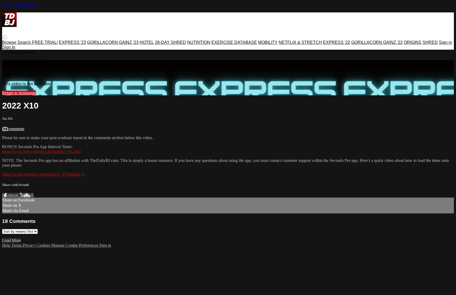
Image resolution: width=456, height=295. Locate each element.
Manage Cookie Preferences (75, 245)
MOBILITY (268, 42)
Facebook (11, 195)
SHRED (430, 42)
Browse (9, 42)
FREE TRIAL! (45, 42)
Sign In (8, 47)
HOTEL (147, 42)
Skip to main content (19, 4)
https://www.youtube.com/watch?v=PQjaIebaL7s (43, 174)
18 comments (13, 129)
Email (29, 195)
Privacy (29, 245)
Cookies (43, 245)
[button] (5, 37)
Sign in (445, 42)
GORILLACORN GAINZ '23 (113, 42)
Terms (17, 245)
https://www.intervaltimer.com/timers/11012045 (41, 151)
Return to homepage (19, 93)
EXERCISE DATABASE (234, 42)
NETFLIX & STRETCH (300, 42)
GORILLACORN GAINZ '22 (377, 42)
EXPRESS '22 (336, 42)
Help (6, 245)
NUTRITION (198, 42)
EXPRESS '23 (72, 42)
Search (24, 42)
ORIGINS (412, 42)
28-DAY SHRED (170, 42)
